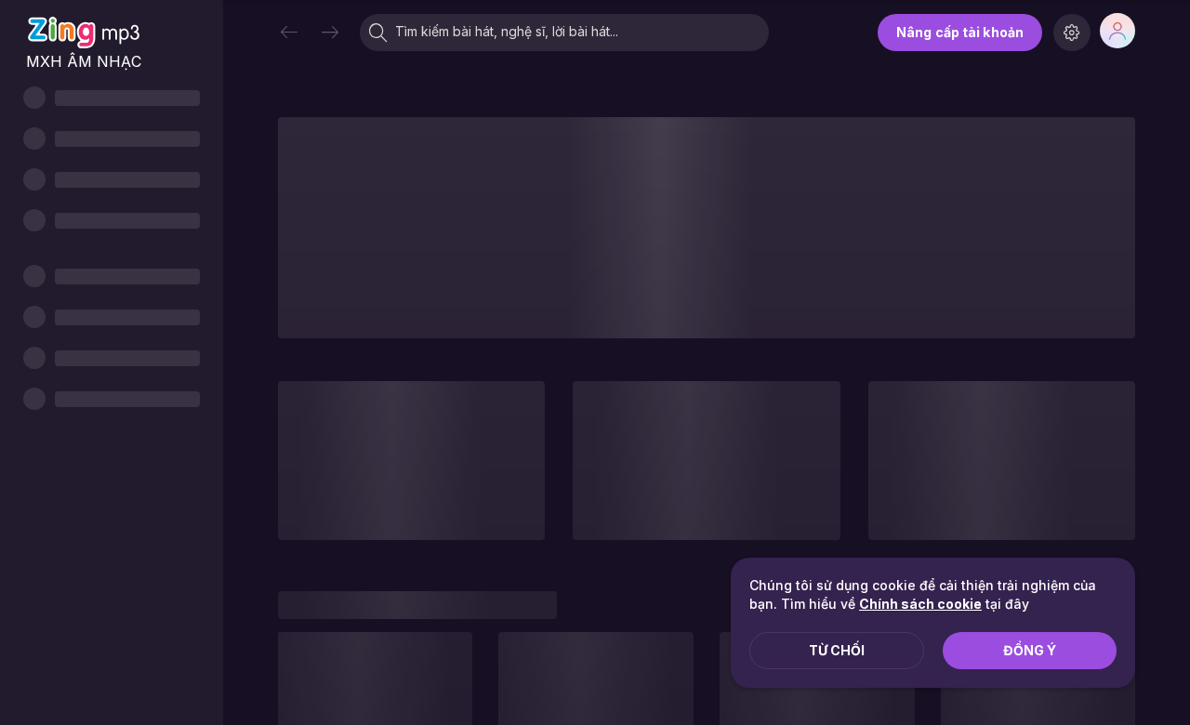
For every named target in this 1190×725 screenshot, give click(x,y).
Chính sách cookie (920, 604)
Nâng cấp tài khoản (960, 32)
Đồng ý (1029, 650)
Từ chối (837, 650)
